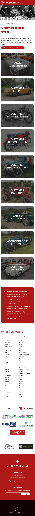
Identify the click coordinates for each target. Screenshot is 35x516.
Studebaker (8, 383)
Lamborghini (22, 367)
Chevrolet (7, 344)
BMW (21, 346)
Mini (20, 358)
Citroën (21, 344)
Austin (21, 377)
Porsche (7, 340)
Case (20, 394)
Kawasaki (22, 392)
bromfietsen (17, 42)
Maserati (7, 371)
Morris (21, 386)
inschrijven (25, 494)
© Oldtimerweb (17, 503)
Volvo (20, 348)
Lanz (20, 396)
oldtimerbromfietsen (17, 141)
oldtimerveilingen (17, 268)
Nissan (21, 381)
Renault (7, 352)
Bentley (7, 379)
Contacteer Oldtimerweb (17, 477)
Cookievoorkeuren (17, 509)
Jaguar (7, 338)
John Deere (8, 342)
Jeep (6, 390)
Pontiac (7, 373)
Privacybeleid (17, 507)
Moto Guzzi (8, 392)
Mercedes (8, 336)
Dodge (21, 375)
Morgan (7, 377)
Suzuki (21, 388)
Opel (20, 361)
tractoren (4, 44)
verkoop (21, 40)
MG (20, 338)
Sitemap (17, 511)
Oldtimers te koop (11, 23)
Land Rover (22, 365)
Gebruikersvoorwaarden (17, 505)
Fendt (21, 379)
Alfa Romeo (8, 346)
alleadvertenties (17, 64)
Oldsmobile (8, 375)
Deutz (6, 361)
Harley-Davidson (24, 354)
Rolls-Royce (8, 365)
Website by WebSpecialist (17, 513)
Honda (7, 358)
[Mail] (2, 32)
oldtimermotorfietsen (17, 115)
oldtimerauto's (17, 90)
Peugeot (21, 356)
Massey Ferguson (24, 369)
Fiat (6, 348)
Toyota (21, 363)
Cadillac (7, 354)
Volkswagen (22, 336)
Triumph (21, 342)
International (8, 350)
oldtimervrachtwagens (17, 166)
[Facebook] (8, 32)
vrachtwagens (26, 42)
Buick (6, 363)
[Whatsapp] (5, 32)
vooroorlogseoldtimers (17, 243)
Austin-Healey (23, 352)
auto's (3, 42)
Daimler (7, 381)
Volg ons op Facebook (19, 481)
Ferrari (21, 350)
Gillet (6, 386)
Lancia (7, 356)
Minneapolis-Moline (24, 373)
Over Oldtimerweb (17, 475)
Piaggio (7, 396)
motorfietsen (9, 42)
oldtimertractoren (17, 192)
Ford (20, 340)
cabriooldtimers (17, 217)
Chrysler (7, 369)
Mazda (21, 383)
